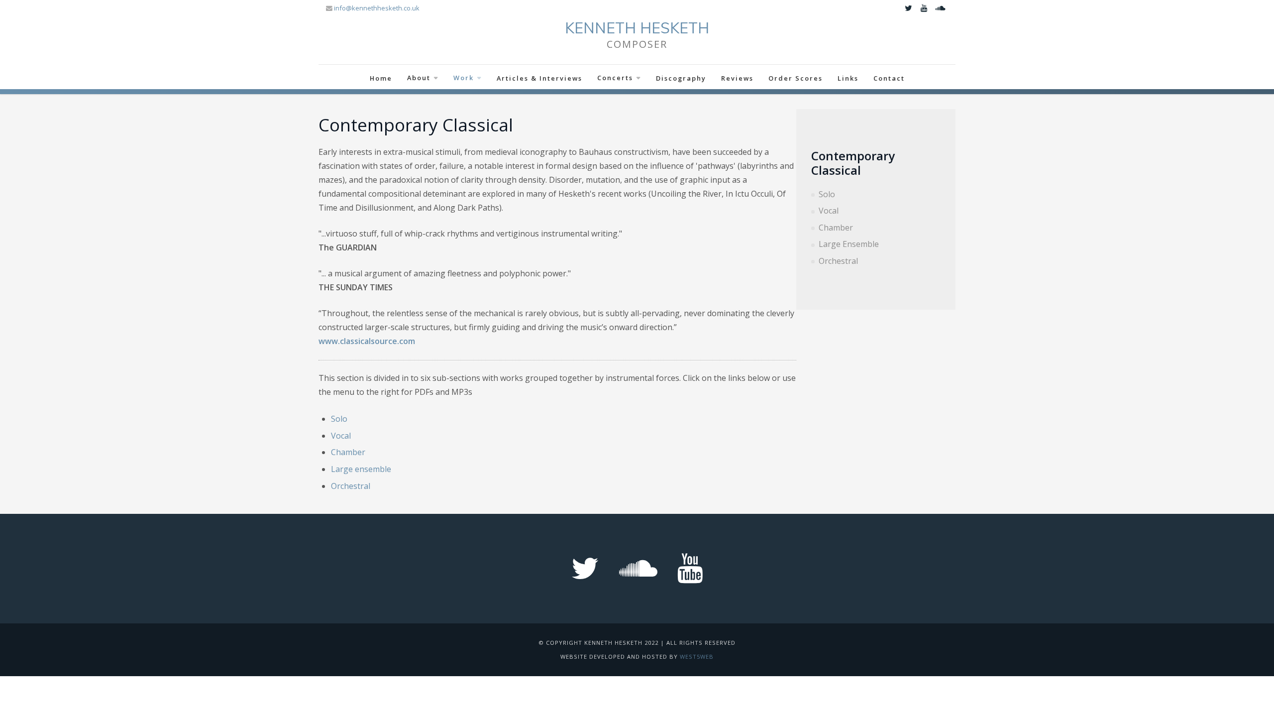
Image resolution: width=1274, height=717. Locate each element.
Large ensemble (361, 469)
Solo (827, 194)
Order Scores (795, 78)
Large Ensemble (849, 244)
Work (463, 77)
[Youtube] (924, 8)
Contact (889, 78)
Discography (681, 78)
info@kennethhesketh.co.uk (377, 7)
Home (381, 78)
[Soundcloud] (940, 8)
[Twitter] (908, 8)
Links (848, 78)
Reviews (737, 78)
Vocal (829, 210)
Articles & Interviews (539, 78)
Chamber (836, 227)
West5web (697, 656)
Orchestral (838, 260)
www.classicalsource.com (366, 341)
